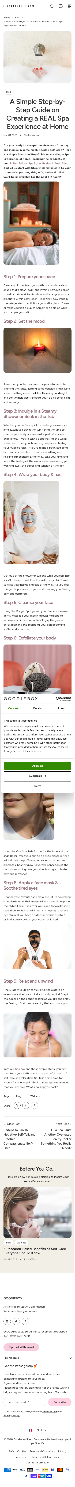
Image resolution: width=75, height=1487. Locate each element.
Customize (35, 775)
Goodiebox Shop (26, 1458)
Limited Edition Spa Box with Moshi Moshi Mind (38, 163)
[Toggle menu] (69, 6)
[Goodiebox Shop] (18, 6)
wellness (35, 1096)
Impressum (20, 1476)
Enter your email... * (18, 1421)
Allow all (37, 765)
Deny (37, 785)
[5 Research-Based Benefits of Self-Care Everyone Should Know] (37, 1212)
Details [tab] (37, 708)
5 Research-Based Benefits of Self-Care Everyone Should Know (34, 1251)
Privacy (61, 1470)
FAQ (10, 1470)
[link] (17, 1105)
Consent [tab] (13, 708)
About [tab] (61, 708)
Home (6, 17)
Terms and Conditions (40, 1470)
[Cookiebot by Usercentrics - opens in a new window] (55, 699)
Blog (17, 17)
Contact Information (36, 1481)
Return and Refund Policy (44, 1476)
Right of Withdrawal (21, 1362)
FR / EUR (36, 1449)
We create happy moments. (20, 1325)
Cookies (20, 1470)
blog (18, 1096)
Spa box (20, 1069)
